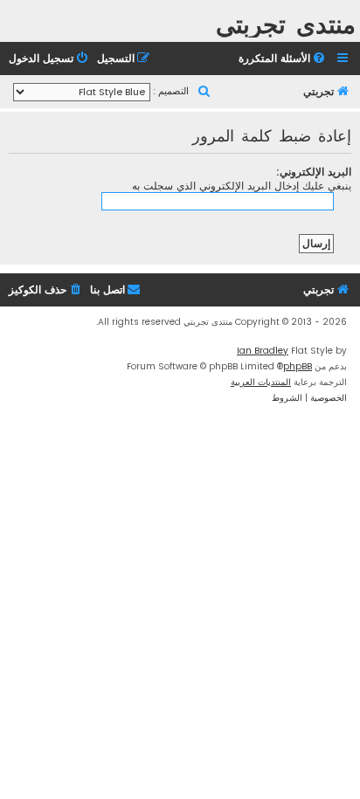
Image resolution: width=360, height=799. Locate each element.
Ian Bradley (262, 350)
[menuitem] (283, 59)
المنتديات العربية (261, 382)
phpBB (297, 366)
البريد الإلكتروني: (313, 171)
